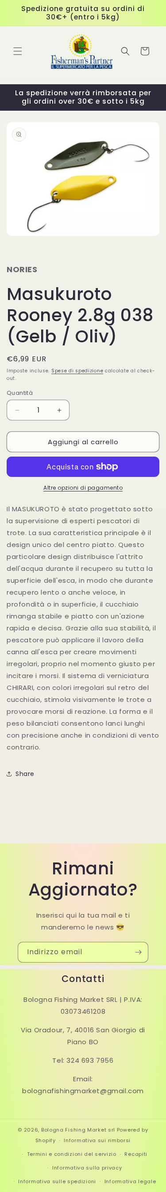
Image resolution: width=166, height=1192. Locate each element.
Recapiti (135, 1154)
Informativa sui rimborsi (97, 1140)
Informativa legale (130, 1181)
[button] (17, 51)
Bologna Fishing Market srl (78, 1129)
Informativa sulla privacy (87, 1167)
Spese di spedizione (77, 370)
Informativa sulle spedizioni (57, 1181)
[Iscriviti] (138, 952)
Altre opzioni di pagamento (83, 487)
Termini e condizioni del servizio (71, 1154)
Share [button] (25, 773)
